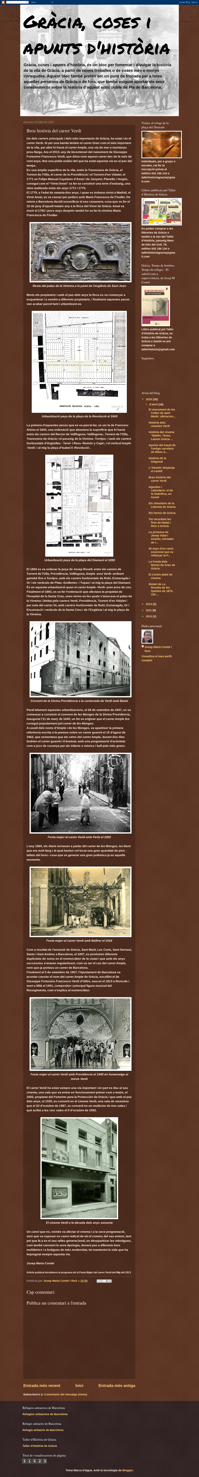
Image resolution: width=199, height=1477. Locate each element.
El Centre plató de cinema (160, 576)
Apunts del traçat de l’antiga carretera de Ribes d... (162, 448)
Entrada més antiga (116, 1385)
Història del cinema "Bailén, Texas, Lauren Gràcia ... (161, 435)
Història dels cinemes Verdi (159, 424)
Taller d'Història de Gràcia (40, 1445)
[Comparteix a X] (104, 1281)
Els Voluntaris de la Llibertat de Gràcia (162, 505)
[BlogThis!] (101, 1281)
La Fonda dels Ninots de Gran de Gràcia (162, 565)
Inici (79, 1385)
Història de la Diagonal (157, 460)
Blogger (127, 1470)
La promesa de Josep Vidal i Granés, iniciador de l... (161, 537)
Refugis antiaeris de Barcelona (43, 1430)
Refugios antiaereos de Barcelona (45, 1414)
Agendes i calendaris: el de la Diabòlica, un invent (161, 492)
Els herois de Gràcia (162, 513)
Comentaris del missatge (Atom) (65, 1394)
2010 (149, 616)
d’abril (153, 404)
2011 (149, 610)
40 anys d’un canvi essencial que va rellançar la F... (161, 552)
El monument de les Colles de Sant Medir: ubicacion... (162, 413)
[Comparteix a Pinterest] (110, 1281)
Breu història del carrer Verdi (160, 479)
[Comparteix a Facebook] (107, 1281)
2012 (149, 604)
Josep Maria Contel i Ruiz (158, 649)
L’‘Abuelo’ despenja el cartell (162, 469)
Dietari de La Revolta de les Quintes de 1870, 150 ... (161, 589)
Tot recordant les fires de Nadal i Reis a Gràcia (160, 522)
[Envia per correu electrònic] (98, 1281)
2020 (149, 399)
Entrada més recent (41, 1385)
